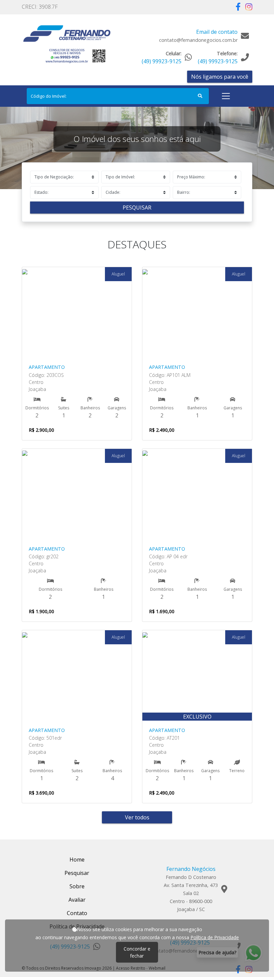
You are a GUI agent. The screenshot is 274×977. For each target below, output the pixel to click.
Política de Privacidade (214, 937)
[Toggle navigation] (226, 96)
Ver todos (137, 817)
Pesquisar (137, 207)
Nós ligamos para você (219, 76)
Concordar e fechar (137, 952)
